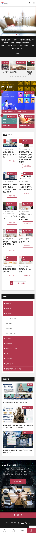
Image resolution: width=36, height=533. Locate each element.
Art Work (8, 338)
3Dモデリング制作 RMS (10, 217)
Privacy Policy (10, 359)
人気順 (10, 134)
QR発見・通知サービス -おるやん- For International (26, 186)
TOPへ (31, 531)
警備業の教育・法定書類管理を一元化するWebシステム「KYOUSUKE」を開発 (26, 157)
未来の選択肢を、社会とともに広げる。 (10, 154)
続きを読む (12, 161)
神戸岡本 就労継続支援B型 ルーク (10, 244)
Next (22, 283)
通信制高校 (13, 72)
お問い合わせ (10, 364)
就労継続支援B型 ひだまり (10, 270)
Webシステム (21, 62)
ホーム (4, 531)
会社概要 (8, 308)
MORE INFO (18, 481)
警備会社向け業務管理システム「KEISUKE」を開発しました (10, 188)
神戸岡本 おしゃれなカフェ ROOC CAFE (25, 216)
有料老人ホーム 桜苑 (25, 270)
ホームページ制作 (11, 203)
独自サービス (13, 116)
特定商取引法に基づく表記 (13, 369)
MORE (18, 53)
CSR (15, 141)
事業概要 (8, 303)
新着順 (5, 134)
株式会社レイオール (24, 523)
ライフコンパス (25, 242)
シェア (13, 531)
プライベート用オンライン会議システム (14, 111)
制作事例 (8, 313)
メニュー (22, 531)
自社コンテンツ (27, 141)
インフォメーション (11, 348)
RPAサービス (6, 125)
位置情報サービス (25, 125)
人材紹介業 (9, 343)
